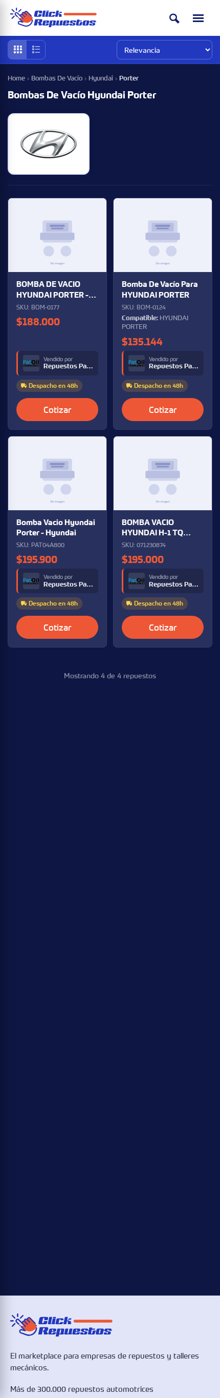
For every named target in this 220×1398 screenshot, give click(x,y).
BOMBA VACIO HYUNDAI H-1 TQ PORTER (152, 527)
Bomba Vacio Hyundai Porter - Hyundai (55, 527)
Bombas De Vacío (56, 78)
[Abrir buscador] (174, 18)
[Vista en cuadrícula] (17, 49)
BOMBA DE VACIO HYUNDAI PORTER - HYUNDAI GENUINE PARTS (52, 289)
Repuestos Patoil (68, 366)
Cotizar (57, 409)
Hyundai (101, 78)
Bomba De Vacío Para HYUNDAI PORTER (160, 289)
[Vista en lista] (36, 49)
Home (16, 78)
